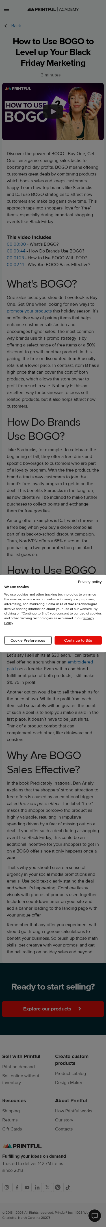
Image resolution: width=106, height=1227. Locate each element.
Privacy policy (90, 581)
